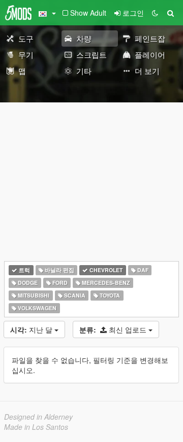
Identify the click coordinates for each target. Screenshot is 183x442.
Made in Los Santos (36, 427)
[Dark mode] (155, 12)
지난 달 (32, 329)
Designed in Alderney (38, 417)
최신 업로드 (113, 329)
